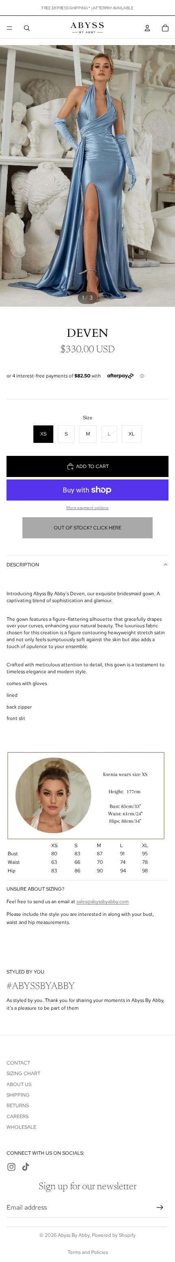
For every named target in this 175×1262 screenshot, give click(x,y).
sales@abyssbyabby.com (103, 901)
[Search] (27, 28)
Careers (17, 1116)
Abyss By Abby (74, 1235)
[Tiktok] (26, 1167)
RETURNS (18, 1105)
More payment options (87, 507)
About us (19, 1084)
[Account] (147, 28)
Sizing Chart (23, 1073)
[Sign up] (159, 1207)
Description (23, 565)
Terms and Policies (88, 1252)
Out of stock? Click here (87, 528)
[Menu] (9, 28)
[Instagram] (11, 1167)
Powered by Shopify (114, 1235)
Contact (18, 1062)
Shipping (18, 1095)
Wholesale (21, 1127)
